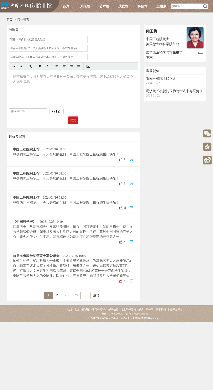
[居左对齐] (57, 66)
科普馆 (142, 6)
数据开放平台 (175, 309)
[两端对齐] (78, 66)
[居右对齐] (71, 66)
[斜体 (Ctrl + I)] (47, 66)
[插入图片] (88, 66)
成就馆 (123, 6)
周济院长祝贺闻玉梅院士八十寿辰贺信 (174, 91)
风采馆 (85, 6)
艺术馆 (104, 6)
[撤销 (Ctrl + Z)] (13, 66)
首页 (66, 6)
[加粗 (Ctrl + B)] (40, 66)
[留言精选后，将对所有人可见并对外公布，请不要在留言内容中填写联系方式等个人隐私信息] (73, 88)
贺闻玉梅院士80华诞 (161, 78)
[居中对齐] (64, 66)
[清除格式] (30, 66)
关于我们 (161, 309)
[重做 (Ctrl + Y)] (21, 66)
